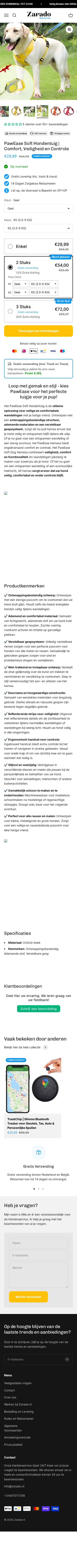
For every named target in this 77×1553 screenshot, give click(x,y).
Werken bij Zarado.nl (18, 1404)
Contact (9, 1390)
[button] (13, 124)
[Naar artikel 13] (69, 111)
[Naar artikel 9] (16, 111)
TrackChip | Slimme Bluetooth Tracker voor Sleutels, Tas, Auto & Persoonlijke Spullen (30, 1123)
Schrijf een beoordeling (39, 1009)
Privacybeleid (13, 1444)
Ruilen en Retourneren (18, 1418)
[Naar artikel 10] (29, 112)
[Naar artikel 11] (42, 111)
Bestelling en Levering (19, 1411)
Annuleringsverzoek (17, 1437)
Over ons (10, 1397)
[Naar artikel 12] (55, 111)
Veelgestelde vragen (18, 1383)
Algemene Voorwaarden (13, 1428)
